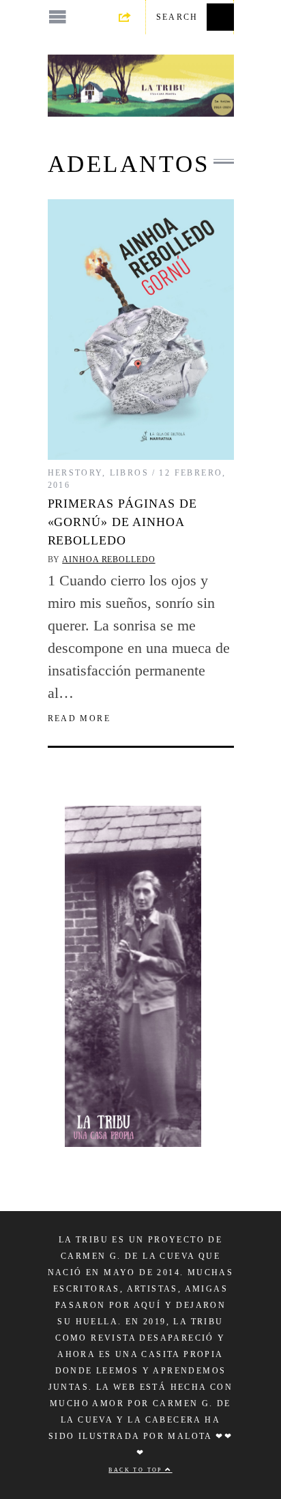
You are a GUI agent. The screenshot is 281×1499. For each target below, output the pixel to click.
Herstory (75, 473)
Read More (79, 718)
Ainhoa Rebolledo (108, 559)
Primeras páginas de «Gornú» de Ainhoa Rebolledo (122, 522)
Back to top (136, 1470)
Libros (129, 473)
